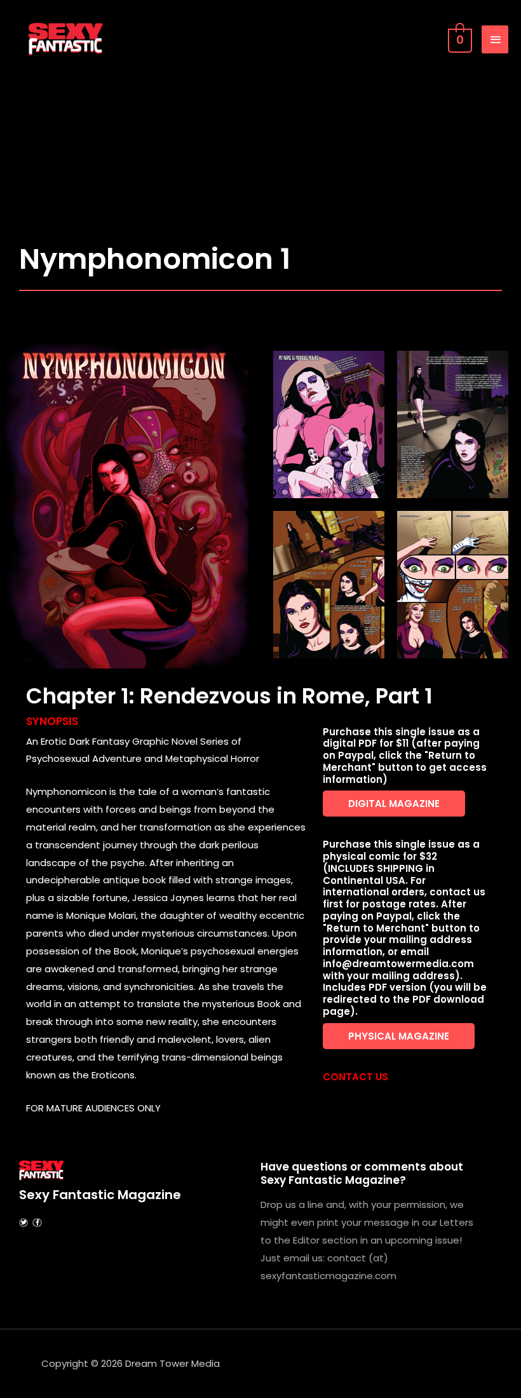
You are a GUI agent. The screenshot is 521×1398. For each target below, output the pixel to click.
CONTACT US (355, 1076)
